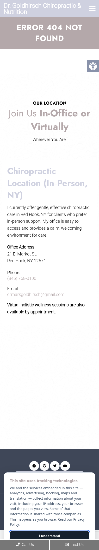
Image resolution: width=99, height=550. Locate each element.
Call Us (27, 544)
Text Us (77, 544)
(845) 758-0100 (21, 278)
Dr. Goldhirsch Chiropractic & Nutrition (42, 8)
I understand (49, 536)
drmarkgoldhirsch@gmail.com (35, 294)
